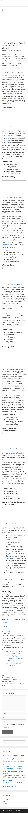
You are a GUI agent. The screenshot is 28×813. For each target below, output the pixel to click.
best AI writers (6, 77)
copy (9, 200)
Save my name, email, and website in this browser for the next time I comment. (14, 726)
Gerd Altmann (13, 448)
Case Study (6, 799)
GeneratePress (23, 810)
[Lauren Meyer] (6, 631)
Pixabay (19, 197)
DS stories (16, 126)
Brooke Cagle (13, 523)
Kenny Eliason (13, 366)
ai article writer (6, 677)
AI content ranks (10, 313)
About (7, 626)
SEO (20, 386)
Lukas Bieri (13, 197)
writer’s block (7, 140)
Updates (5, 803)
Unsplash (20, 284)
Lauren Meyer (6, 633)
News (3, 675)
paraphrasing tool (19, 452)
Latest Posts (9, 628)
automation (22, 145)
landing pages (6, 244)
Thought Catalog (13, 284)
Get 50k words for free (18, 4)
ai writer (13, 677)
